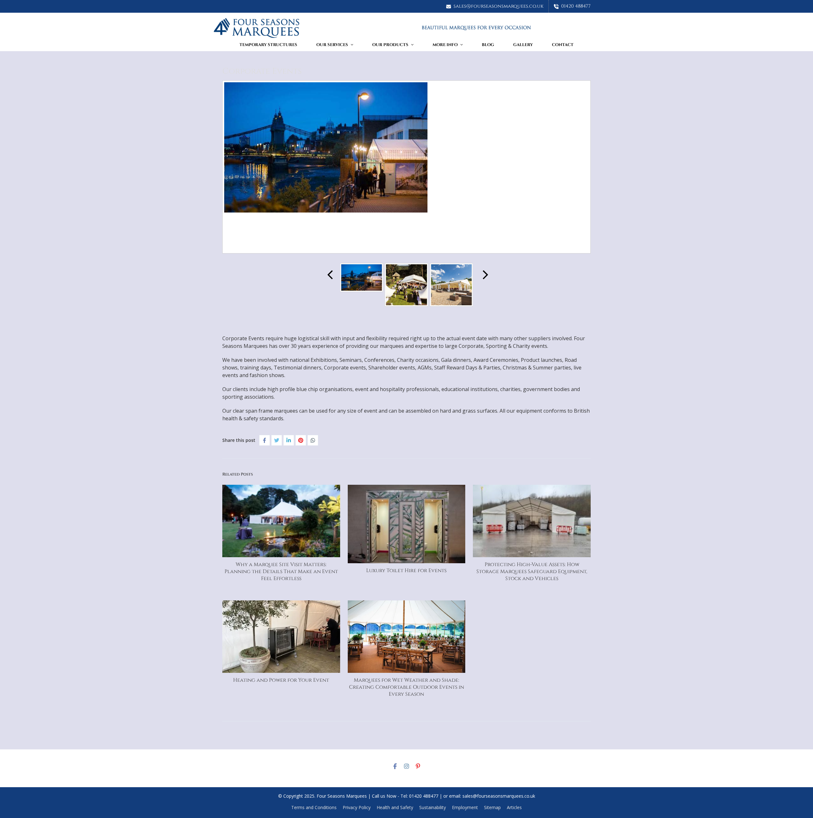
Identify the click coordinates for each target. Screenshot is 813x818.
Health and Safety (395, 807)
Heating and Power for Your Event (281, 680)
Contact (563, 45)
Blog (488, 45)
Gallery (523, 45)
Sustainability (432, 807)
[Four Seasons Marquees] (406, 28)
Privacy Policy (357, 807)
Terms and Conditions (314, 807)
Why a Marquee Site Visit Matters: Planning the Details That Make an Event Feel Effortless (281, 571)
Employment (465, 807)
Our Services (332, 45)
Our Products (390, 45)
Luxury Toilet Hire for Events (406, 570)
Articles (514, 807)
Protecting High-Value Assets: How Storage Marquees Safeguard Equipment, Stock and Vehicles (531, 571)
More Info (445, 45)
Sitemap (492, 807)
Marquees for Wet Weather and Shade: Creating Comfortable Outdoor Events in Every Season (406, 687)
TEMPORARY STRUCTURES (268, 45)
